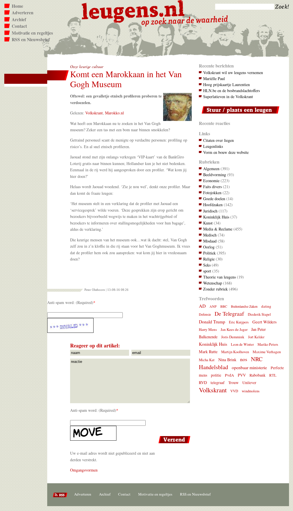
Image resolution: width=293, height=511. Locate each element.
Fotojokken (212, 192)
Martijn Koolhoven (235, 351)
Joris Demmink (232, 336)
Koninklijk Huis (216, 217)
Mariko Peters (268, 344)
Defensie (205, 314)
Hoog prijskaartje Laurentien (226, 84)
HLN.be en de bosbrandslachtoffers (231, 90)
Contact (19, 26)
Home (17, 6)
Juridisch (210, 211)
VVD (234, 391)
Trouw (233, 382)
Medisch (210, 235)
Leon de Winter (242, 344)
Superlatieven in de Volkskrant (228, 96)
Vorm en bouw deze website (226, 152)
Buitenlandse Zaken (244, 306)
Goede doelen (214, 198)
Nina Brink (227, 359)
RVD (203, 382)
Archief (19, 19)
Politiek (209, 253)
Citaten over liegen (218, 140)
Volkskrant (94, 113)
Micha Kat (207, 359)
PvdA (229, 375)
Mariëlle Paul (214, 78)
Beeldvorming (214, 174)
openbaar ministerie (249, 367)
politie (216, 375)
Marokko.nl (114, 113)
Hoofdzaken (213, 204)
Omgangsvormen (84, 470)
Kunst (208, 223)
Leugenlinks (213, 146)
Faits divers (212, 186)
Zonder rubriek (215, 289)
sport (207, 271)
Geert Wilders (264, 322)
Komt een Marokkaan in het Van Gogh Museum (126, 79)
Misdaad (210, 241)
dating (266, 306)
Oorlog (209, 247)
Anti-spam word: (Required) (70, 302)
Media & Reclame (217, 229)
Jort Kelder (256, 337)
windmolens (251, 391)
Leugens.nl (133, 10)
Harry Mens (208, 329)
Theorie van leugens (219, 277)
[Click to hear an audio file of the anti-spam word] (119, 325)
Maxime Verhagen (267, 351)
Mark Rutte (208, 351)
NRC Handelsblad (230, 363)
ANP (213, 306)
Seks (207, 265)
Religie (209, 259)
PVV (242, 375)
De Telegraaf (229, 313)
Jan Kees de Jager (234, 329)
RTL (272, 375)
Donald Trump (212, 322)
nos (243, 359)
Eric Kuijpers (239, 322)
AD (202, 306)
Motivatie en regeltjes (32, 33)
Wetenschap (212, 283)
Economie (211, 180)
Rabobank (258, 375)
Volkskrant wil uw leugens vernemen (233, 72)
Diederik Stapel (259, 314)
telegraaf (218, 382)
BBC (223, 306)
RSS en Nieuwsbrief (31, 39)
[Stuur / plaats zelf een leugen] (239, 115)
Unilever (249, 382)
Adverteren (22, 12)
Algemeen (211, 168)
